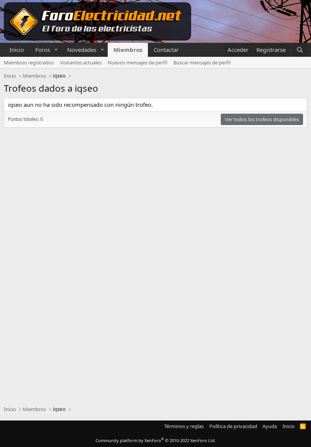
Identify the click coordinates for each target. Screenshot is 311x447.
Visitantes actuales (81, 62)
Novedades (81, 49)
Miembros (127, 49)
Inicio (16, 49)
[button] (56, 50)
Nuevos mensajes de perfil (137, 62)
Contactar (166, 49)
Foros (42, 49)
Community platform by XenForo (156, 440)
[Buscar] (299, 50)
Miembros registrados (29, 62)
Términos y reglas (184, 426)
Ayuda (269, 426)
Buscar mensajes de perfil (202, 62)
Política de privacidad (233, 426)
